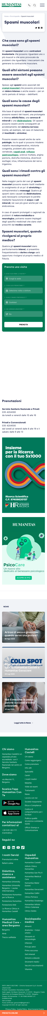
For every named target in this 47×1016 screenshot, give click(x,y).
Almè (4, 933)
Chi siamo (29, 756)
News (27, 794)
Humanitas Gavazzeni (34, 889)
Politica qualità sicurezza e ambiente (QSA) (34, 821)
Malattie (28, 783)
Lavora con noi (31, 798)
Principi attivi (30, 947)
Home (6, 16)
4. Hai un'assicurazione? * (14, 309)
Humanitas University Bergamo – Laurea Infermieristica (11, 888)
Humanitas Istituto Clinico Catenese (32, 905)
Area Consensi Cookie (36, 1009)
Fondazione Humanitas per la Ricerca (11, 895)
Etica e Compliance (33, 805)
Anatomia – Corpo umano (32, 931)
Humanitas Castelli (32, 862)
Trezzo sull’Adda (9, 937)
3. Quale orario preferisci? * (15, 297)
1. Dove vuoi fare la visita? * (15, 274)
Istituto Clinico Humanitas (31, 867)
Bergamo (6, 930)
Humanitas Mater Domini (32, 884)
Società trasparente (33, 802)
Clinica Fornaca (31, 897)
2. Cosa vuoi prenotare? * (14, 285)
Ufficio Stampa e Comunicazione (32, 828)
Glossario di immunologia (30, 937)
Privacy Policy (10, 1009)
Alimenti (28, 926)
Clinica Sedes (30, 911)
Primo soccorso (31, 950)
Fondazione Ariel (9, 905)
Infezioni (28, 943)
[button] (42, 5)
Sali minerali (30, 954)
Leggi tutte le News (22, 723)
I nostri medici (31, 779)
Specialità (29, 771)
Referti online (7, 863)
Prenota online (10, 1013)
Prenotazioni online (10, 859)
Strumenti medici (32, 962)
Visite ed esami (31, 786)
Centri (27, 775)
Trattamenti (30, 790)
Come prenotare (32, 764)
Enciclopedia (15, 16)
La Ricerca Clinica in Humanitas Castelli (10, 909)
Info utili (28, 768)
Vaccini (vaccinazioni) (34, 965)
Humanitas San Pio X (33, 873)
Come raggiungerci (33, 760)
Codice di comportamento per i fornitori (34, 812)
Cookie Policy (22, 1009)
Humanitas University (11, 881)
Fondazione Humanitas (11, 901)
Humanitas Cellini (32, 893)
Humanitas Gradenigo (34, 901)
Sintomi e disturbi (32, 958)
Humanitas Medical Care (33, 877)
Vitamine (28, 969)
